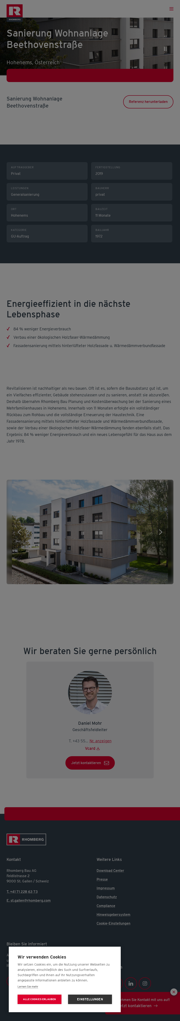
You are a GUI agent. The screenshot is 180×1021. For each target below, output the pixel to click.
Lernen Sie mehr (28, 986)
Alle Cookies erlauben (39, 999)
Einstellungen (90, 999)
